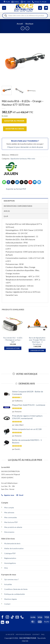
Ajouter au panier (14, 121)
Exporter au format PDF (16, 189)
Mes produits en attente (13, 527)
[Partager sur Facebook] (8, 182)
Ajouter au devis (14, 129)
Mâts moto (31, 159)
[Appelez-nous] (22, 617)
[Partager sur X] (13, 182)
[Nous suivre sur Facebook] (2, 617)
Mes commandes (10, 517)
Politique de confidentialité (14, 594)
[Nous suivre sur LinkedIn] (2, 622)
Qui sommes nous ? (11, 579)
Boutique (29, 23)
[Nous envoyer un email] (17, 617)
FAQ (6, 568)
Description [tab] (9, 201)
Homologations (10, 563)
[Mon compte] (40, 8)
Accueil (20, 23)
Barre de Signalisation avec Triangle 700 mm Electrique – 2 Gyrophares (37, 341)
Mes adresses (9, 512)
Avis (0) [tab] (7, 211)
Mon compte (9, 507)
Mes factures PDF (11, 522)
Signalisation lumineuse (19, 159)
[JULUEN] (11, 170)
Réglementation (10, 558)
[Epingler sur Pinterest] (30, 182)
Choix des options (13, 348)
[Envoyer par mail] (26, 182)
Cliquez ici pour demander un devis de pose (25, 147)
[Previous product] (27, 28)
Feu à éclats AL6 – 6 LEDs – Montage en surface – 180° (12, 340)
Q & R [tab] (6, 216)
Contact (7, 604)
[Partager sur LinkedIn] (35, 182)
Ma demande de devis (12, 543)
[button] (4, 8)
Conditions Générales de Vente (15, 589)
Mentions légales (10, 599)
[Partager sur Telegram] (39, 182)
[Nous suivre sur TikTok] (12, 617)
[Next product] (23, 28)
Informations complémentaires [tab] (18, 206)
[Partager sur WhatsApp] (4, 182)
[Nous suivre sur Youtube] (7, 622)
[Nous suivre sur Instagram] (7, 617)
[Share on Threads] (22, 182)
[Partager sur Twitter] (17, 182)
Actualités (8, 584)
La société (10, 634)
